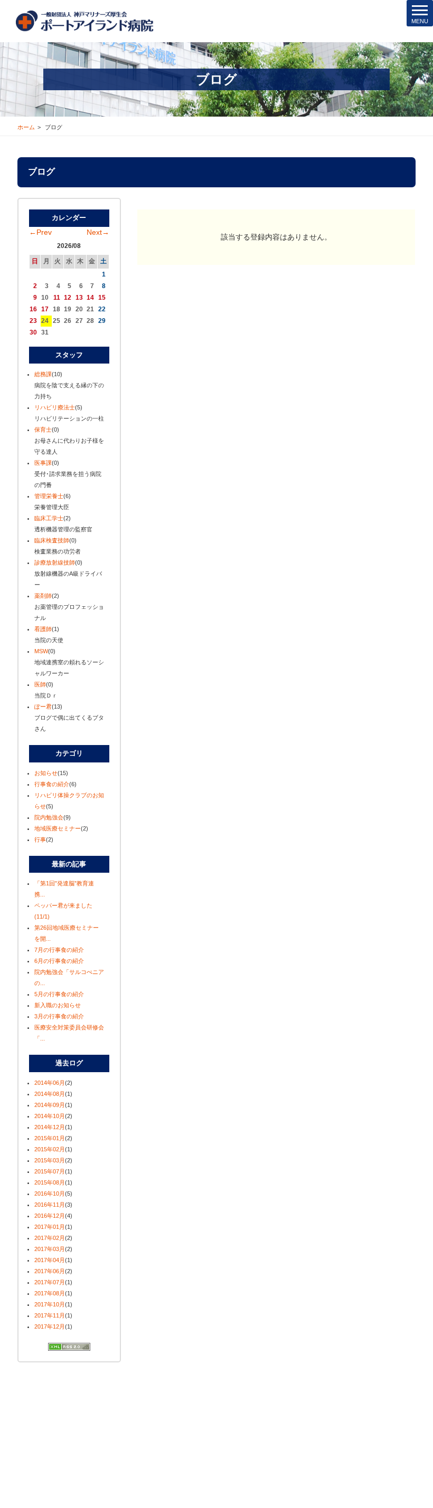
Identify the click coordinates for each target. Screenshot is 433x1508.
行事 (40, 839)
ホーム (26, 127)
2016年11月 (49, 1204)
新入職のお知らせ (57, 1005)
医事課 (43, 463)
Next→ (98, 232)
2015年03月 (49, 1160)
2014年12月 (49, 1127)
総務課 (43, 374)
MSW (41, 651)
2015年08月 (49, 1182)
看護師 (43, 629)
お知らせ (46, 773)
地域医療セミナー (57, 828)
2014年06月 (49, 1083)
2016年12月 (49, 1216)
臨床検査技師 (51, 540)
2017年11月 (49, 1315)
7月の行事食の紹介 (59, 950)
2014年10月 (49, 1116)
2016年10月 (49, 1193)
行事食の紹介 (51, 784)
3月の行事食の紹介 (59, 1016)
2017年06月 (49, 1271)
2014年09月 (49, 1105)
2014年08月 (49, 1094)
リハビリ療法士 (54, 407)
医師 (40, 684)
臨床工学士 (48, 518)
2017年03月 (49, 1249)
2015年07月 (49, 1171)
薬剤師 (43, 596)
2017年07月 (49, 1282)
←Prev (40, 232)
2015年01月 (49, 1138)
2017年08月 (49, 1293)
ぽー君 (43, 706)
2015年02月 (49, 1149)
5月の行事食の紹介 (59, 994)
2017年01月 (49, 1227)
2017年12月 (49, 1326)
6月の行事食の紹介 (59, 961)
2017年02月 (49, 1238)
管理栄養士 (48, 496)
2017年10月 (49, 1304)
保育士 (43, 429)
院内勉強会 (48, 817)
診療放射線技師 (54, 562)
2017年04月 (49, 1260)
